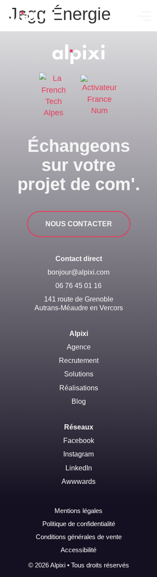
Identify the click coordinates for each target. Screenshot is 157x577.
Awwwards (78, 481)
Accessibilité (78, 550)
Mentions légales (78, 510)
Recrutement (79, 360)
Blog (79, 401)
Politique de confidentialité (78, 523)
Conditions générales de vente (79, 536)
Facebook (78, 440)
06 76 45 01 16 (78, 285)
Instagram (78, 454)
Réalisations (78, 388)
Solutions (78, 374)
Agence (79, 347)
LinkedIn (78, 468)
